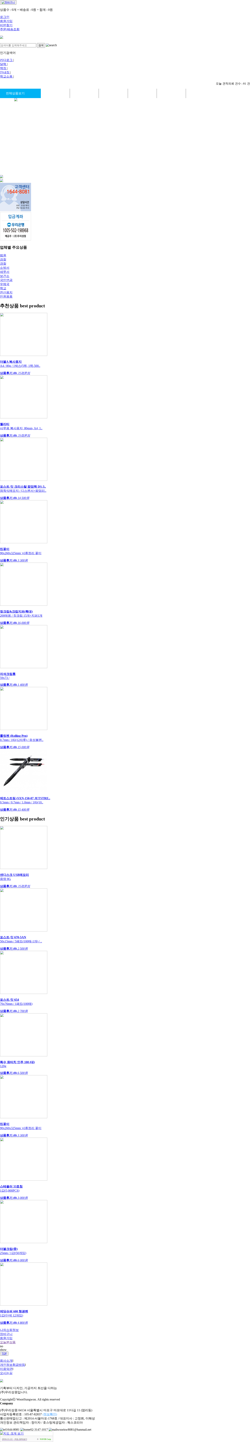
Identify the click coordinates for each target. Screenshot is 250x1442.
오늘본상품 (8, 1342)
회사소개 (6, 1360)
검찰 (3, 259)
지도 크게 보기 (20, 1439)
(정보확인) (50, 1414)
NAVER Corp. (45, 1439)
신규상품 (142, 93)
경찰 (3, 263)
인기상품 (113, 93)
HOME (55, 93)
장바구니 (6, 1334)
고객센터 (200, 93)
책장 (3, 68)
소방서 (4, 267)
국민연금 (6, 280)
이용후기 (171, 93)
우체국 (4, 284)
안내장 (5, 72)
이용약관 (6, 1369)
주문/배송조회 (10, 29)
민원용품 (6, 296)
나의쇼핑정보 (9, 1330)
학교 (3, 288)
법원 (3, 255)
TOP (4, 1353)
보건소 (4, 276)
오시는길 (6, 1373)
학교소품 (6, 76)
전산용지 (6, 292)
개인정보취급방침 (12, 1364)
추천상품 (84, 93)
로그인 (4, 17)
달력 (3, 64)
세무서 (4, 271)
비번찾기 (6, 25)
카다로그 (6, 60)
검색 (41, 45)
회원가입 (6, 21)
